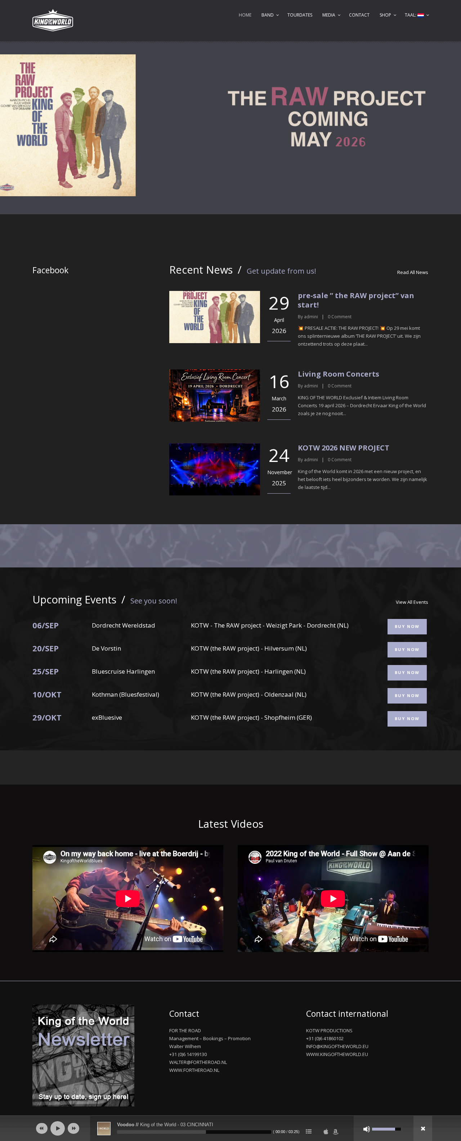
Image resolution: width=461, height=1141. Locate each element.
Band (267, 15)
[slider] (194, 1132)
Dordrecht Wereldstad (123, 625)
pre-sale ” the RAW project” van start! (356, 300)
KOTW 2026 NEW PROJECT (343, 448)
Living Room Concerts (338, 374)
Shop (385, 15)
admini (311, 317)
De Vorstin (106, 648)
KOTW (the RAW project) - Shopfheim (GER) (251, 717)
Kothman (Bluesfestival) (125, 694)
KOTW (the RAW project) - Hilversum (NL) (249, 648)
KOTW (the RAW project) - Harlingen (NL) (248, 671)
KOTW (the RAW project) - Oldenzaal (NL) (248, 694)
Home (245, 15)
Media (328, 15)
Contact (359, 15)
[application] (230, 1128)
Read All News (412, 272)
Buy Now (407, 626)
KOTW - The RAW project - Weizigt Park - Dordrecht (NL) (270, 625)
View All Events (412, 602)
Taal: (411, 15)
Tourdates (299, 15)
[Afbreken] (366, 1129)
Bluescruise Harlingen (123, 671)
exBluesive (107, 717)
